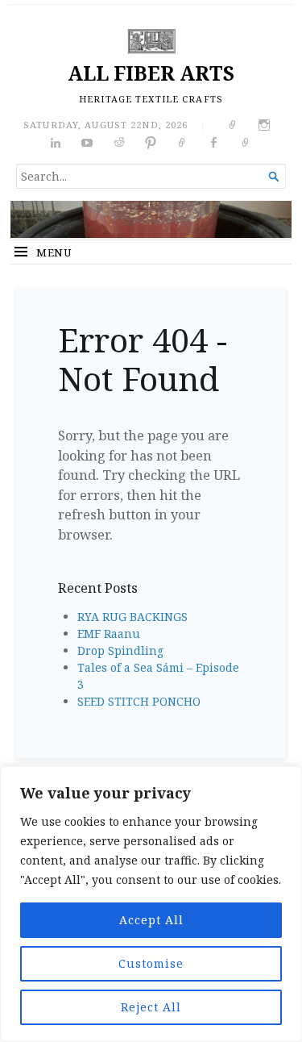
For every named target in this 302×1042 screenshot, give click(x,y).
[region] (151, 904)
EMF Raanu (108, 633)
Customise (151, 963)
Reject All (151, 1007)
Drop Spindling (120, 650)
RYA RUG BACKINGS (132, 616)
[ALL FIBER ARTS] (151, 219)
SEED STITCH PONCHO (139, 701)
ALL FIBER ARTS (151, 73)
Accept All (151, 919)
